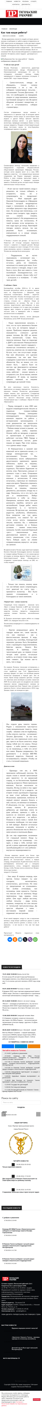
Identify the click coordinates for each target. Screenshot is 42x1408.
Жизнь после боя (23, 974)
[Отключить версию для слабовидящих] (18, 7)
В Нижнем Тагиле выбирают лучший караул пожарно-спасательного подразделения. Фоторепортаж (18, 1245)
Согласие (19, 1402)
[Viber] (30, 939)
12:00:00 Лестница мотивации (15, 1087)
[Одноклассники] (27, 7)
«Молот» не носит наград (26, 1001)
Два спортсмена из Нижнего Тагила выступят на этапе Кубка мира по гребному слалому (19, 1179)
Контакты (16, 4)
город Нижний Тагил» (21, 1129)
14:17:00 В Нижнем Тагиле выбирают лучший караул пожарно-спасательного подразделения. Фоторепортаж (21, 1063)
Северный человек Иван (25, 1015)
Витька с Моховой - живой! (26, 1030)
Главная (9, 1)
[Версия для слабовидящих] (15, 7)
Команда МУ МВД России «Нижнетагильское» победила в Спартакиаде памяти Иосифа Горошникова (18, 1230)
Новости (17, 1)
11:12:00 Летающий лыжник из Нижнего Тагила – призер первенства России (21, 1090)
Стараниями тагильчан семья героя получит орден (20, 1192)
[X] (25, 939)
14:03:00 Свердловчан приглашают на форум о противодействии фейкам (21, 1072)
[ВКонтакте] (21, 7)
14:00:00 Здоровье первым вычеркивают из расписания (21, 1077)
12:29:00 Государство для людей (16, 1084)
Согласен (37, 1399)
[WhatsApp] (35, 939)
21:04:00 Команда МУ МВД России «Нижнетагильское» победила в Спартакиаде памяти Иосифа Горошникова (21, 1057)
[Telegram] (24, 7)
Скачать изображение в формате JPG (17, 60)
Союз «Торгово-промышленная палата (21, 1126)
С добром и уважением (10, 1217)
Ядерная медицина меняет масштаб (25, 1328)
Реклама (25, 1)
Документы (26, 4)
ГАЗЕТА (5, 1112)
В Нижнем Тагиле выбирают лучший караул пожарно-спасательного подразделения (18, 1259)
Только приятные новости (11, 1167)
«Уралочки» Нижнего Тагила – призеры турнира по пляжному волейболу (26, 1338)
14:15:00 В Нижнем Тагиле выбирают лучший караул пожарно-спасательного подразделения (21, 1068)
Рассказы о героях (23, 989)
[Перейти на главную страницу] (21, 13)
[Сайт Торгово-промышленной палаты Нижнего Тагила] (21, 1143)
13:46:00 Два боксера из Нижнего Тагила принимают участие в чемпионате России (21, 1081)
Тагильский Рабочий (24, 1386)
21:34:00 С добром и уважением (16, 1053)
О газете (33, 1)
